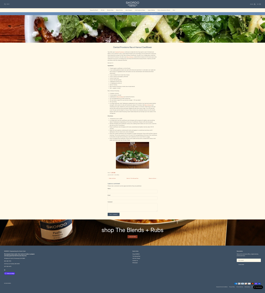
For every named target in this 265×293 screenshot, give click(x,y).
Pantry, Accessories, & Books (164, 10)
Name (109, 188)
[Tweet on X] (111, 172)
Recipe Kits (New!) (94, 10)
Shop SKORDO (136, 254)
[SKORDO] (132, 4)
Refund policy (247, 286)
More (174, 10)
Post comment (113, 214)
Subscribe (241, 264)
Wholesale (135, 262)
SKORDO (9, 283)
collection (132, 236)
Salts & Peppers (128, 10)
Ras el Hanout (130, 57)
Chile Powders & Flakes (140, 10)
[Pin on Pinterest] (114, 172)
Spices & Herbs (119, 10)
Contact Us (135, 260)
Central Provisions (119, 52)
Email (109, 195)
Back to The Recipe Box (132, 178)
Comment (110, 202)
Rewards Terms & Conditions (222, 286)
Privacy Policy (232, 286)
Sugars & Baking (151, 10)
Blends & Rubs (110, 10)
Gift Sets (102, 10)
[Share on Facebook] (112, 172)
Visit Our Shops (136, 258)
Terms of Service (239, 286)
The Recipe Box (136, 256)
